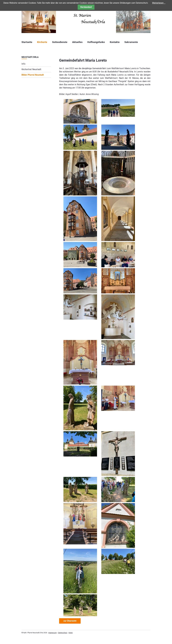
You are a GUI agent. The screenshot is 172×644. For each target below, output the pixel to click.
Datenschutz (62, 633)
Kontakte (115, 42)
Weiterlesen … (158, 3)
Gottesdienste (59, 42)
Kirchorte (42, 42)
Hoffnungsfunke (96, 42)
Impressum (52, 633)
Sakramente (131, 42)
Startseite (27, 42)
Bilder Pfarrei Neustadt (33, 75)
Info (23, 64)
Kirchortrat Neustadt (31, 69)
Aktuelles (77, 42)
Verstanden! (86, 7)
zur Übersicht (69, 621)
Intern (71, 633)
